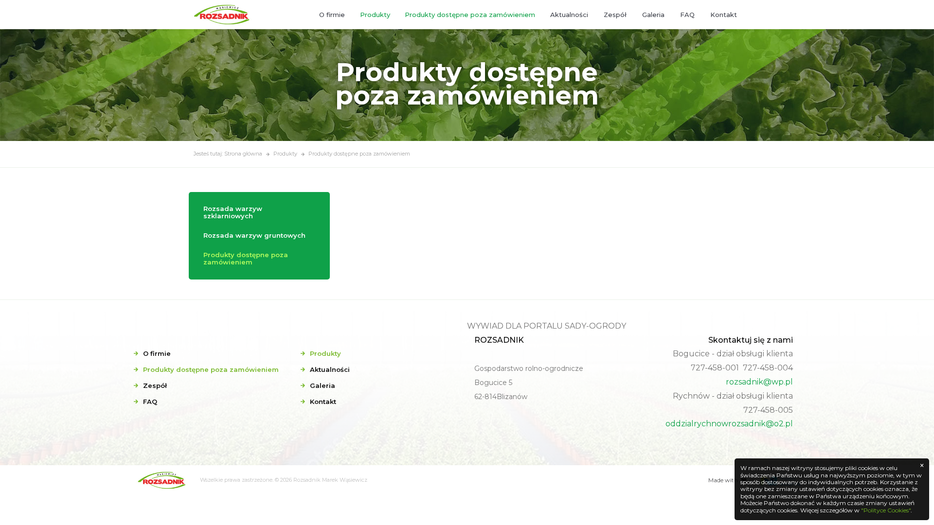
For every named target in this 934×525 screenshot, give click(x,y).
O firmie (332, 14)
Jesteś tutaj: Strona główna (228, 153)
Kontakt (723, 14)
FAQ (687, 14)
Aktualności (569, 14)
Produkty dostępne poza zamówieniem (470, 14)
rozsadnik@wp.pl (759, 381)
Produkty (375, 14)
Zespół (615, 14)
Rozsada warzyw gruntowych (254, 235)
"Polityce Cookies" (886, 510)
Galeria (653, 14)
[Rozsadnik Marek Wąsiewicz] (223, 14)
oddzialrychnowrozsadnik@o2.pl (729, 423)
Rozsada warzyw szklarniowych (232, 212)
